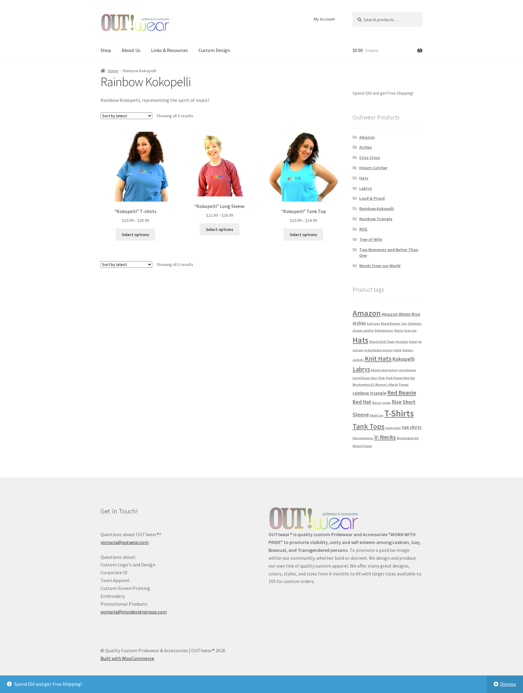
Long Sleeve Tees (365, 378)
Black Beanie (390, 323)
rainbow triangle (369, 393)
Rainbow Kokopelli (376, 208)
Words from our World (379, 265)
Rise (397, 401)
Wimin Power (362, 446)
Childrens (415, 323)
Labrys (365, 188)
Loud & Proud (372, 198)
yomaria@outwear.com (124, 542)
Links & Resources (169, 50)
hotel (413, 342)
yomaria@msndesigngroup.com (133, 612)
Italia (397, 350)
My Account (324, 19)
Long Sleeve (407, 370)
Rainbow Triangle (375, 219)
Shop (105, 50)
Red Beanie (401, 393)
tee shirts (412, 427)
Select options (135, 234)
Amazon (367, 137)
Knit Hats (378, 358)
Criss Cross (369, 157)
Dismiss (508, 684)
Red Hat (362, 401)
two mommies (363, 438)
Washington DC (408, 438)
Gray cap (410, 330)
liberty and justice (384, 370)
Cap (404, 323)
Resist (376, 403)
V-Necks (385, 437)
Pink (381, 378)
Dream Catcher (373, 167)
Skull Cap (376, 415)
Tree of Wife (370, 239)
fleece (398, 330)
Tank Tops (369, 426)
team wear (393, 428)
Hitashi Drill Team (382, 342)
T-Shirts (399, 413)
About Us (131, 50)
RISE (363, 229)
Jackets (358, 360)
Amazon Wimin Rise (401, 314)
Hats (363, 178)
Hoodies (402, 342)
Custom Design (214, 50)
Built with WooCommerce (127, 658)
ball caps (373, 323)
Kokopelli (404, 358)
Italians (407, 350)
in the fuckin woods (378, 350)
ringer (386, 403)
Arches (365, 147)
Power (404, 385)
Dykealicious (384, 330)
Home (113, 70)
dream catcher (363, 330)
